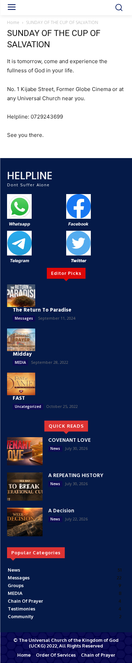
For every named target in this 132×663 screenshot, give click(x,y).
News (55, 448)
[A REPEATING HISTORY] (25, 486)
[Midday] (21, 340)
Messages (24, 318)
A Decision (61, 511)
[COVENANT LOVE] (25, 451)
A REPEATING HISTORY (75, 475)
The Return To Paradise (42, 310)
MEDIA (20, 362)
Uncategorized (28, 406)
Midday (22, 354)
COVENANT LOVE (69, 440)
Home (13, 22)
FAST (19, 398)
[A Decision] (25, 522)
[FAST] (21, 384)
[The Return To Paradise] (21, 295)
